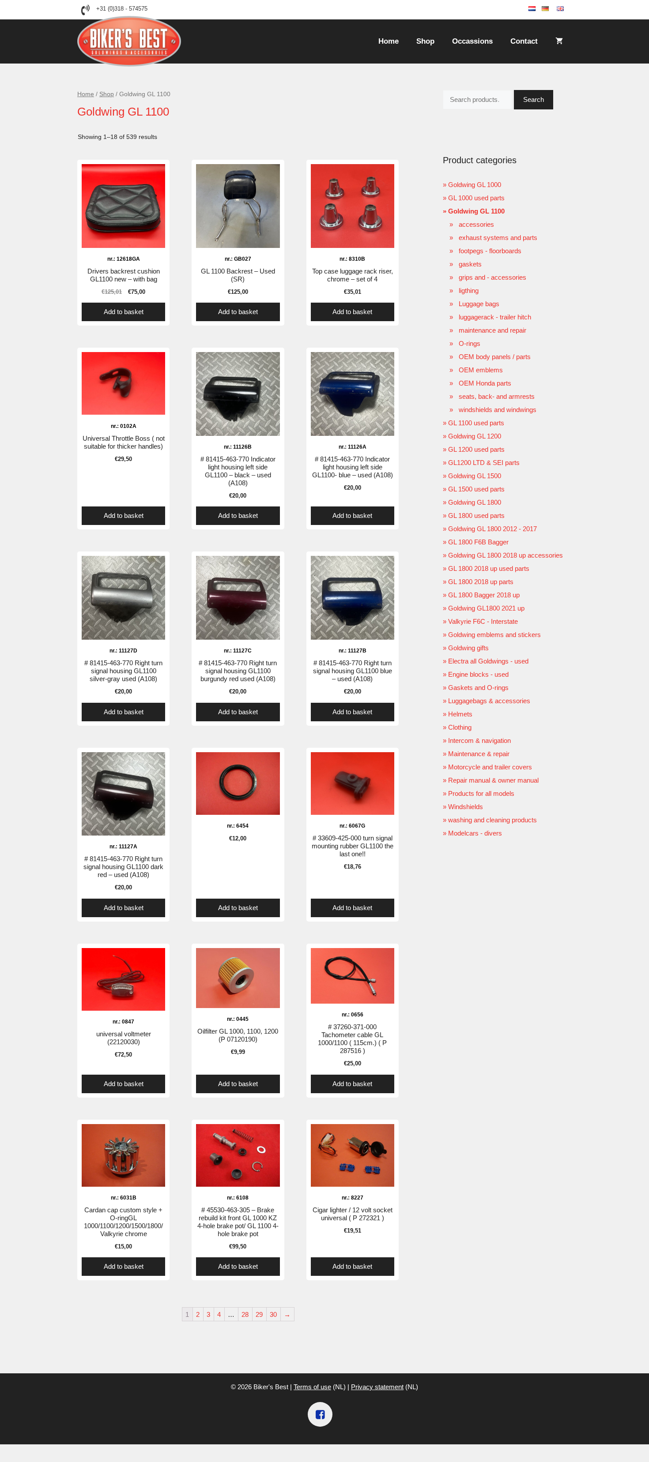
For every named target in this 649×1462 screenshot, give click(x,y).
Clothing (460, 727)
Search (533, 99)
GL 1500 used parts (476, 489)
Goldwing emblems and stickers (494, 634)
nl (539, 9)
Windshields (465, 806)
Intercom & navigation (479, 740)
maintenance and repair (492, 330)
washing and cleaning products (492, 820)
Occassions (472, 41)
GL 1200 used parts (476, 449)
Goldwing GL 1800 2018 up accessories (505, 555)
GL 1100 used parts (476, 423)
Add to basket (123, 311)
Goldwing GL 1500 (474, 476)
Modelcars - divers (475, 833)
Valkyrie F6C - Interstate (483, 621)
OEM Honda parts (485, 383)
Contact (524, 41)
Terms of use (312, 1387)
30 (273, 1314)
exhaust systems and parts (498, 237)
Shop (425, 41)
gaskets (470, 264)
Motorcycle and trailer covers (490, 767)
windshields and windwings (497, 409)
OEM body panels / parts (495, 356)
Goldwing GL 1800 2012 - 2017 (492, 528)
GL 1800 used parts (476, 515)
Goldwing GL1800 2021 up (486, 608)
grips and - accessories (492, 277)
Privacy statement (377, 1387)
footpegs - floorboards (490, 251)
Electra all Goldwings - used (488, 661)
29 (259, 1314)
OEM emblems (481, 370)
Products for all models (481, 793)
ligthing (469, 290)
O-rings (469, 343)
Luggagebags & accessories (489, 701)
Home (388, 41)
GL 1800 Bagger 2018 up (484, 595)
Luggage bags (479, 303)
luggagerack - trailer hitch (495, 317)
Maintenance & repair (478, 753)
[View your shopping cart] (559, 41)
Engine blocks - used (478, 674)
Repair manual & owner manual (493, 780)
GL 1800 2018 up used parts (488, 568)
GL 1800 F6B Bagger (478, 542)
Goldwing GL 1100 (476, 211)
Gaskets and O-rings (478, 687)
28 (245, 1314)
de (553, 9)
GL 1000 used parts (476, 198)
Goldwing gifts (468, 648)
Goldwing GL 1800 (474, 502)
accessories (476, 224)
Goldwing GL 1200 (474, 436)
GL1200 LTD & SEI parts (484, 462)
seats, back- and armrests (497, 396)
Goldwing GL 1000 (474, 184)
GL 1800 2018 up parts (480, 581)
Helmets (460, 714)
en (568, 9)
